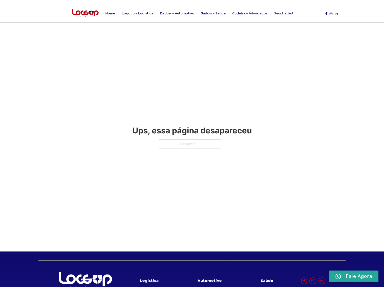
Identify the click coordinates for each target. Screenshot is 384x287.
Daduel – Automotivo (177, 13)
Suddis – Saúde (213, 13)
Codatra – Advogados (250, 13)
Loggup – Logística (137, 13)
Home (110, 13)
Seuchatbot (284, 13)
